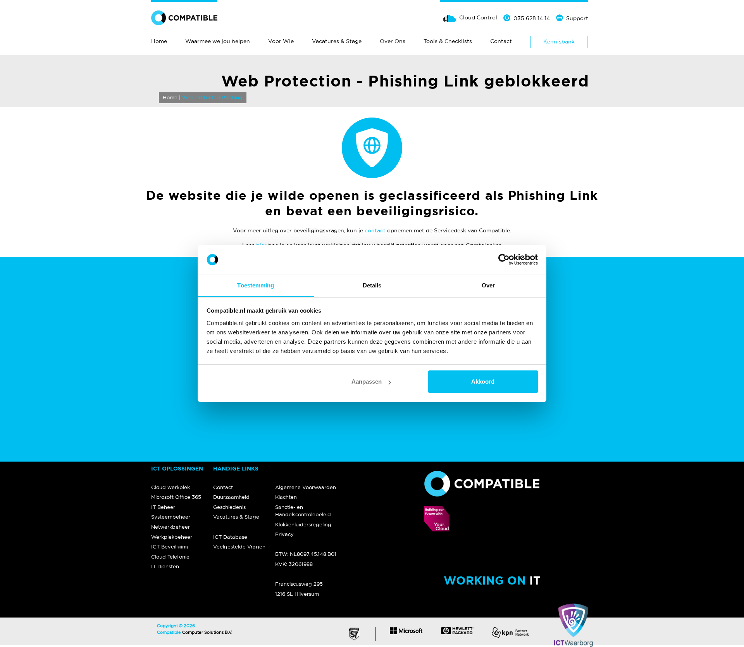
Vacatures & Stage (337, 41)
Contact (501, 41)
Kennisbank (559, 41)
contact (375, 230)
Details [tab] (372, 285)
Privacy (284, 534)
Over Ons (392, 41)
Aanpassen (366, 381)
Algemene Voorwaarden (305, 487)
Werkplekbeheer (171, 537)
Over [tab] (488, 285)
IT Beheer (163, 507)
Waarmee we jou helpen (217, 41)
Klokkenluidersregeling (303, 524)
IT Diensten (165, 566)
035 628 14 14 (531, 18)
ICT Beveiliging (170, 546)
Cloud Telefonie (170, 557)
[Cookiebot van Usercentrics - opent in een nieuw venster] (504, 260)
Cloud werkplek (170, 487)
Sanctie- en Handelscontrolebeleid (303, 510)
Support (577, 18)
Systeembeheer (170, 517)
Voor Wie (281, 41)
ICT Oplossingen (177, 468)
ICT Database (230, 537)
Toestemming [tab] (255, 285)
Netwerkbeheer (170, 527)
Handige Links (235, 468)
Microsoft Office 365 (176, 497)
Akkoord (482, 381)
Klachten (286, 497)
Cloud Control (478, 17)
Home (159, 41)
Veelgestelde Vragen (239, 546)
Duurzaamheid (231, 497)
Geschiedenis (229, 507)
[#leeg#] (306, 469)
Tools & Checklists (448, 41)
